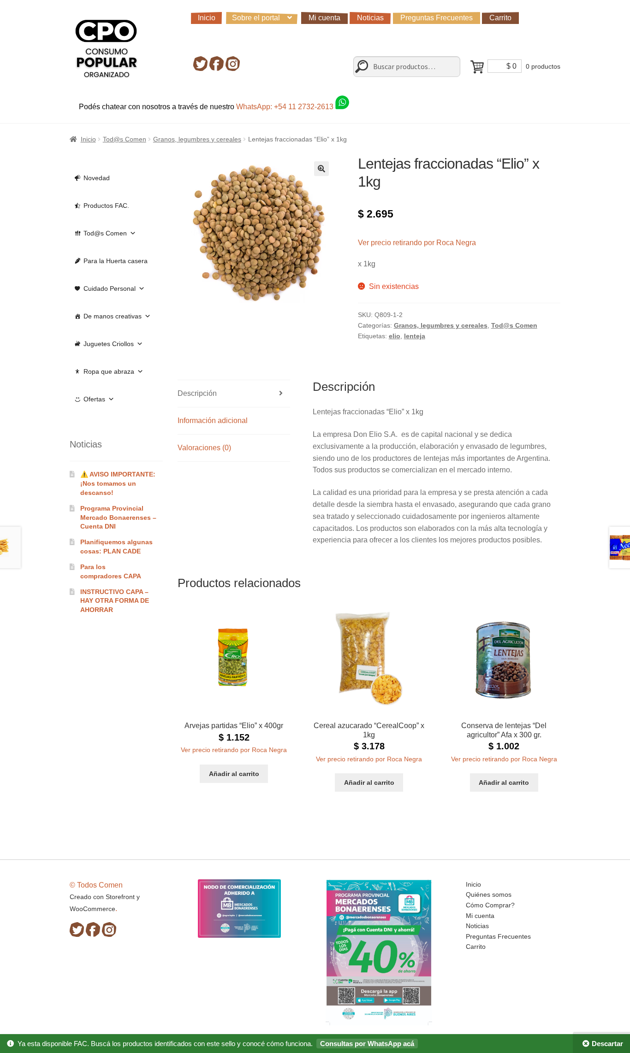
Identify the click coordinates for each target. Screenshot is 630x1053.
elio (394, 336)
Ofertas (94, 399)
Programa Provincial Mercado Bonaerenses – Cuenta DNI (118, 517)
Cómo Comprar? (490, 905)
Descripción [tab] (197, 393)
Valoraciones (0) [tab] (204, 448)
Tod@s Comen (124, 139)
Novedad (96, 178)
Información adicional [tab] (213, 420)
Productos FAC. (106, 205)
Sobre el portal (256, 18)
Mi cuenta (324, 18)
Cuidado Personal (109, 288)
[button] (321, 168)
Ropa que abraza (108, 371)
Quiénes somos (488, 894)
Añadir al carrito (234, 773)
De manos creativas (112, 316)
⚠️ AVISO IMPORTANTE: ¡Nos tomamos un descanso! (117, 483)
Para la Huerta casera (115, 261)
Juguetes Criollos (108, 343)
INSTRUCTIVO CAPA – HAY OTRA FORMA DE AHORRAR (114, 601)
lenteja (414, 336)
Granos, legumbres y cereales (197, 139)
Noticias (370, 18)
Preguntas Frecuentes (436, 18)
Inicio (206, 18)
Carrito (500, 18)
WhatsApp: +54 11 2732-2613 (285, 107)
